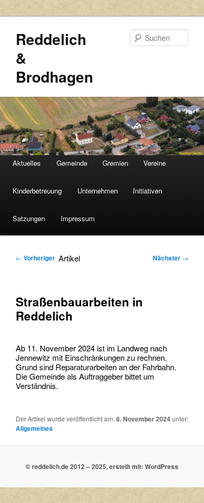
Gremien (115, 163)
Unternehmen (97, 191)
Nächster (170, 257)
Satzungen (29, 218)
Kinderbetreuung (37, 191)
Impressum (78, 218)
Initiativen (147, 191)
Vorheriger (35, 257)
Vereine (154, 163)
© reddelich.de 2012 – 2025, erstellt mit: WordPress (102, 466)
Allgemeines (34, 428)
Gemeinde (71, 163)
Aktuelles (27, 163)
